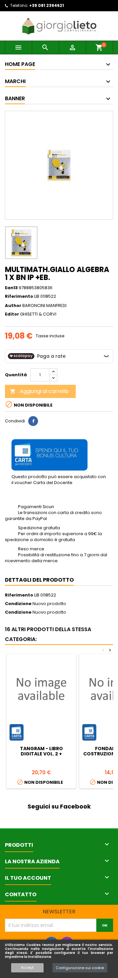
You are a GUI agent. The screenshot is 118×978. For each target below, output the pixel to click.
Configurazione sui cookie (80, 967)
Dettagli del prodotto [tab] (39, 580)
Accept (27, 967)
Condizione (18, 604)
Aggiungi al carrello (39, 391)
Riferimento (19, 296)
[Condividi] (33, 421)
